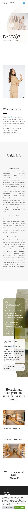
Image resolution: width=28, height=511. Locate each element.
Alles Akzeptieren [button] (19, 507)
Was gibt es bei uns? (14, 168)
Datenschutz (7, 494)
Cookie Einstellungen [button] (8, 507)
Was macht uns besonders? (14, 237)
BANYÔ (10, 117)
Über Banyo (7, 492)
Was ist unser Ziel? (14, 216)
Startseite (6, 490)
